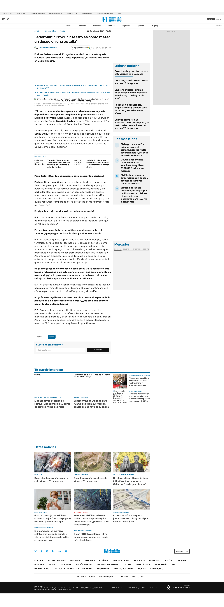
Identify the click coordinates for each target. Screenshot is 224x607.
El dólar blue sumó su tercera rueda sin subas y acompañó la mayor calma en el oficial (134, 179)
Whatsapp (66, 551)
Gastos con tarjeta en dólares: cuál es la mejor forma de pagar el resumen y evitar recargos (52, 518)
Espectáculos (50, 31)
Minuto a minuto (82, 512)
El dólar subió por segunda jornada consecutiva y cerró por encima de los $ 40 (130, 518)
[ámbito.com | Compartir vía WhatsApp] (93, 47)
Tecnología (161, 564)
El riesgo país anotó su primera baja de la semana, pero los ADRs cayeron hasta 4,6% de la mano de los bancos (134, 150)
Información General (108, 564)
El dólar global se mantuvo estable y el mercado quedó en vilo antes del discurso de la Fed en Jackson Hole (51, 535)
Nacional (39, 564)
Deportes (66, 564)
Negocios (126, 25)
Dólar (68, 25)
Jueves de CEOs (71, 13)
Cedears (145, 249)
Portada (39, 560)
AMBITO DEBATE (134, 577)
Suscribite (98, 350)
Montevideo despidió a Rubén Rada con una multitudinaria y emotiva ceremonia (139, 381)
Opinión (140, 25)
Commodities (136, 249)
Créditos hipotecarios (37, 13)
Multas (142, 569)
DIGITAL (86, 577)
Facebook (41, 551)
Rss (173, 564)
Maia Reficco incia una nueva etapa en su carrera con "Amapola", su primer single (97, 163)
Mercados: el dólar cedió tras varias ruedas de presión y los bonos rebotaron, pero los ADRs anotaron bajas (91, 520)
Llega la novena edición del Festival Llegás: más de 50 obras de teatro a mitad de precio (52, 403)
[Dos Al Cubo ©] (178, 587)
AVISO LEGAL (103, 569)
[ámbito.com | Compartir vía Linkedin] (103, 47)
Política (111, 25)
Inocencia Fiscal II (55, 13)
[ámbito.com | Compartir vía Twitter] (100, 47)
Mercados (139, 560)
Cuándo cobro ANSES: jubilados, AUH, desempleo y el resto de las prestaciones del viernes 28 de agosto (132, 124)
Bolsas (126, 249)
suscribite (210, 19)
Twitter (35, 551)
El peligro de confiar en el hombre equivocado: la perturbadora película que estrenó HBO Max (139, 397)
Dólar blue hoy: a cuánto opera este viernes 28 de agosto (131, 72)
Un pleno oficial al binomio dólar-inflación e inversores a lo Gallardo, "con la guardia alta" (131, 94)
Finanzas (97, 25)
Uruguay (154, 25)
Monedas (117, 249)
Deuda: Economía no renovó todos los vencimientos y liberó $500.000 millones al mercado (132, 165)
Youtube (59, 551)
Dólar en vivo (21, 13)
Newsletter (219, 25)
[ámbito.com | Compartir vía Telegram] (106, 47)
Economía (81, 25)
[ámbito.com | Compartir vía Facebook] (97, 47)
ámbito (37, 31)
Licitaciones (156, 569)
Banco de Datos (121, 560)
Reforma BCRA (87, 13)
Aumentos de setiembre (105, 13)
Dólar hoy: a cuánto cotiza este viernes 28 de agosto (131, 82)
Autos (127, 564)
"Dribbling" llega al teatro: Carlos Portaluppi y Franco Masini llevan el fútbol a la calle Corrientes (58, 163)
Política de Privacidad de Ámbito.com (73, 569)
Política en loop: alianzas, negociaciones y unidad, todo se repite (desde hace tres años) (131, 109)
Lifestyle (181, 560)
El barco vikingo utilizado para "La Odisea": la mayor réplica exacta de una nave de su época (91, 403)
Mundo (52, 564)
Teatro (62, 31)
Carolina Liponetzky (49, 48)
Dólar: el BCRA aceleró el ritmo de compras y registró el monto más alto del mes (91, 537)
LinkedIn (53, 551)
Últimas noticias (56, 560)
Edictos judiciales (124, 569)
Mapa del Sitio (41, 569)
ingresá (218, 19)
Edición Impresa (84, 564)
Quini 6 (120, 13)
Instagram (47, 551)
